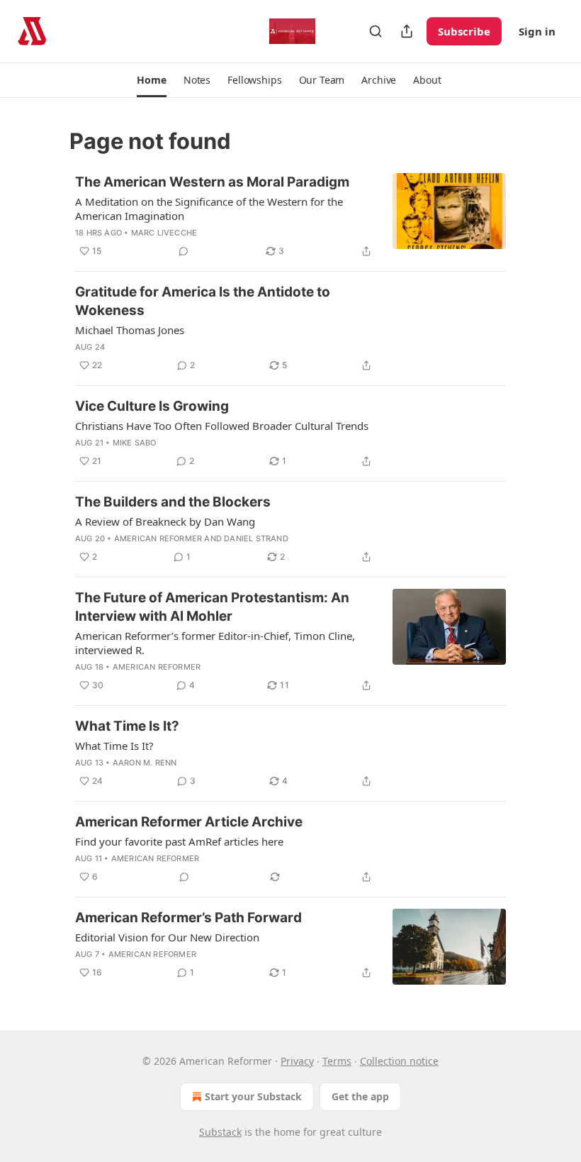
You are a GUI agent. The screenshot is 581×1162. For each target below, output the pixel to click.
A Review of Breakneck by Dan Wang (165, 521)
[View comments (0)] (183, 251)
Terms (336, 1061)
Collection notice (399, 1061)
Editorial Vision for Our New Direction (167, 937)
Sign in (537, 31)
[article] (290, 216)
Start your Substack (253, 1096)
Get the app (360, 1096)
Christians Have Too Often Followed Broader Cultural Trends (221, 426)
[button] (151, 80)
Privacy (297, 1061)
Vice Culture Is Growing (152, 406)
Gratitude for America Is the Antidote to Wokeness (202, 301)
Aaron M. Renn (145, 763)
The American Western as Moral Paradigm (212, 182)
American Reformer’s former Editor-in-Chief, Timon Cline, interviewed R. (215, 643)
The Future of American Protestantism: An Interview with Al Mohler (212, 607)
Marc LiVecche (164, 233)
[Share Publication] (407, 31)
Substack (220, 1132)
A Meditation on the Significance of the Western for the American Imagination (209, 208)
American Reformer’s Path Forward (188, 917)
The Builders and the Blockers (173, 502)
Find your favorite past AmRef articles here (179, 841)
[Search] (375, 31)
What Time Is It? (127, 726)
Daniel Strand (256, 538)
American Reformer (158, 538)
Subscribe (464, 31)
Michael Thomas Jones (129, 330)
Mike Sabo (135, 443)
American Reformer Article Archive (189, 822)
